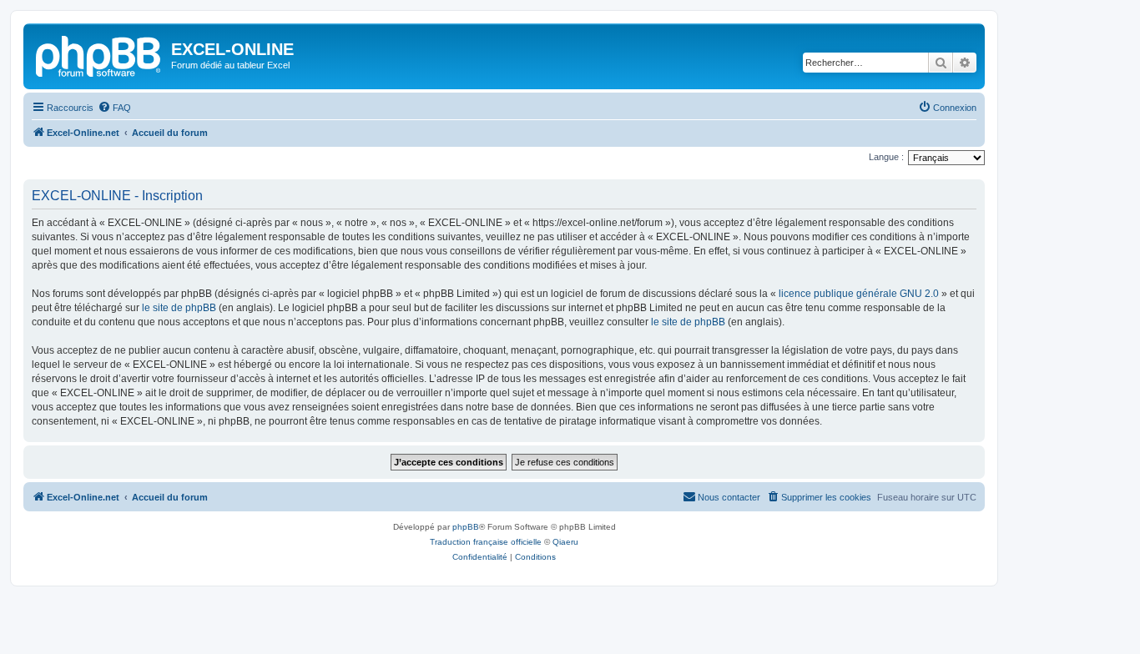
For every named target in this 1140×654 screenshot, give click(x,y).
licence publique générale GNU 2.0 (859, 293)
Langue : (886, 157)
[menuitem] (114, 108)
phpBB (465, 526)
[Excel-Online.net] (99, 54)
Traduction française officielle (486, 541)
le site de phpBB (179, 308)
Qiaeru (565, 541)
